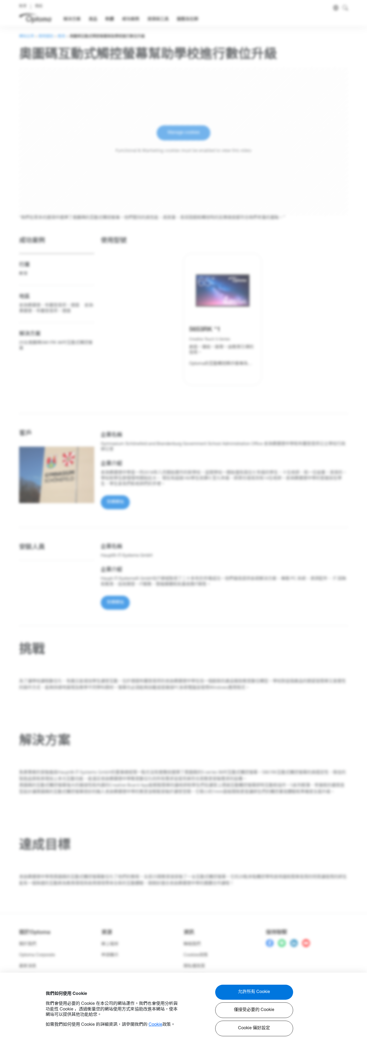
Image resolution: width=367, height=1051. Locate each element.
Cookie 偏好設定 (254, 1028)
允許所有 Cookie (254, 992)
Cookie (155, 1025)
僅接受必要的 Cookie (254, 1010)
